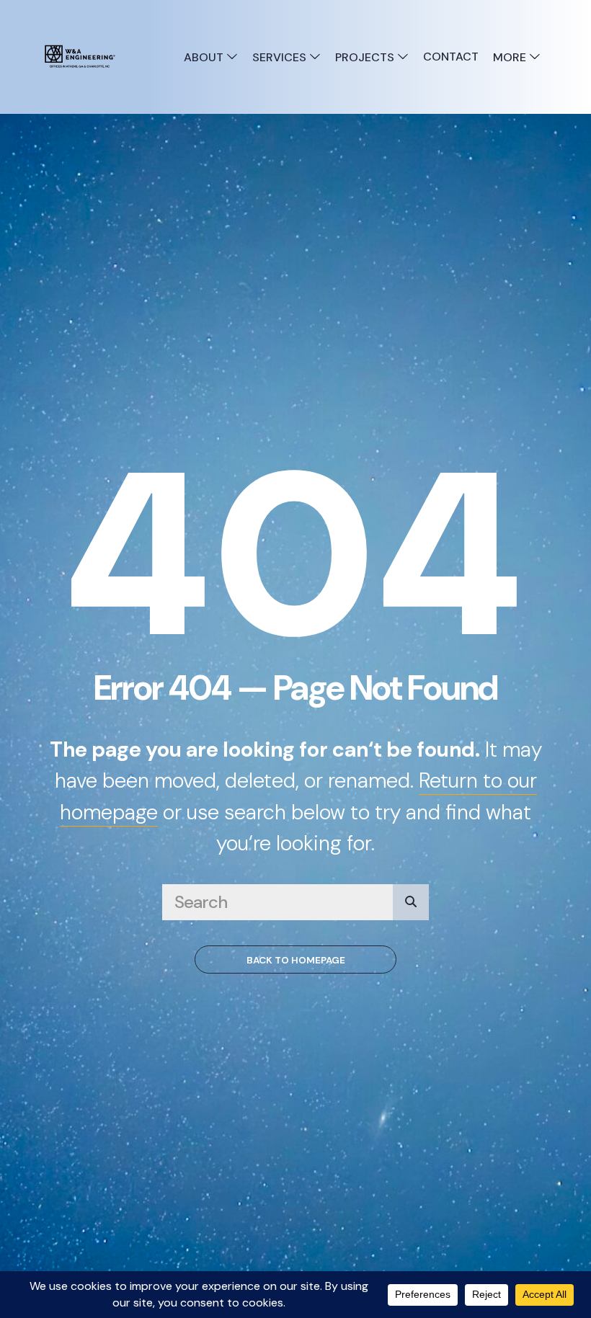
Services (280, 57)
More (511, 57)
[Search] (411, 902)
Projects (366, 57)
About (205, 57)
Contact (451, 56)
